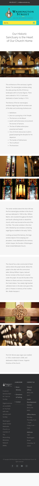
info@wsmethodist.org (24, 2)
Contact (18, 402)
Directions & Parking (19, 396)
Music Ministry (18, 388)
